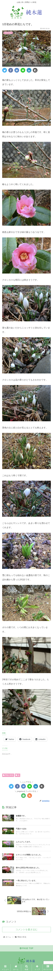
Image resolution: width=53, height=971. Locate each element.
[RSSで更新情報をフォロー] (29, 795)
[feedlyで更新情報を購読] (23, 795)
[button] (47, 513)
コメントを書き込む (26, 929)
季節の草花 (9, 775)
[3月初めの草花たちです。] (16, 70)
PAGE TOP (27, 948)
